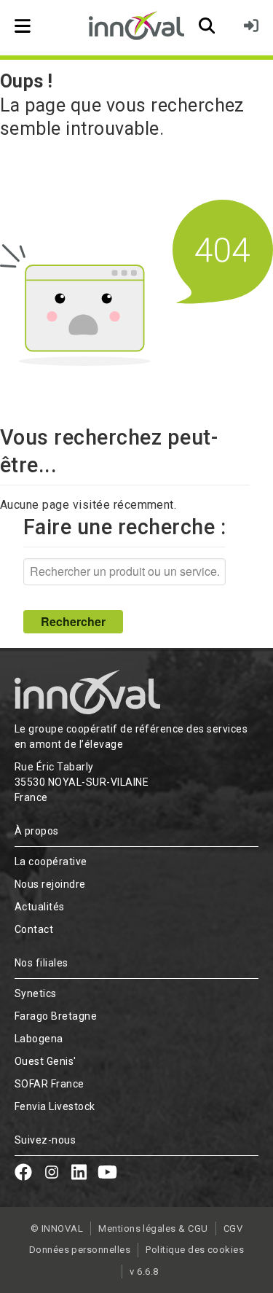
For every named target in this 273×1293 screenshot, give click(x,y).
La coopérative (51, 861)
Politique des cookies (195, 1249)
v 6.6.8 (144, 1271)
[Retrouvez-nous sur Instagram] (51, 1174)
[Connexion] (251, 25)
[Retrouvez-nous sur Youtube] (107, 1174)
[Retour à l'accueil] (136, 25)
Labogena (39, 1038)
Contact (34, 929)
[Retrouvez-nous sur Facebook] (23, 1174)
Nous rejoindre (50, 884)
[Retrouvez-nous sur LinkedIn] (79, 1174)
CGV (232, 1228)
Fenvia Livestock (55, 1106)
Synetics (36, 993)
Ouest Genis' (45, 1061)
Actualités (40, 907)
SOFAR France (49, 1084)
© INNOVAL (57, 1228)
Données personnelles (80, 1249)
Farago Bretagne (56, 1016)
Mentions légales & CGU (153, 1228)
